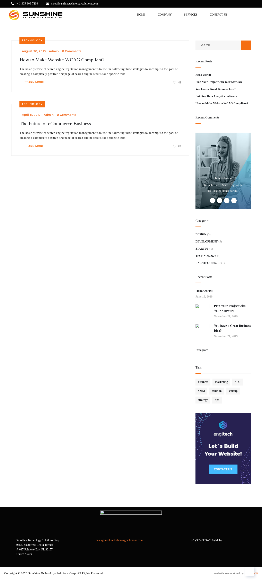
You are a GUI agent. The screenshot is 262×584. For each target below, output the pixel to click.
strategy (203, 399)
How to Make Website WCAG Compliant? (62, 59)
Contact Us (219, 14)
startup (233, 390)
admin (54, 51)
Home (141, 14)
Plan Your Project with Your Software (218, 81)
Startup (202, 248)
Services (191, 14)
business (203, 381)
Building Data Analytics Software (216, 96)
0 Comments (71, 51)
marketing (221, 381)
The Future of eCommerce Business (55, 123)
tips (217, 399)
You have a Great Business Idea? (215, 89)
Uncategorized (207, 263)
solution (217, 390)
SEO (238, 381)
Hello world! (203, 74)
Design (200, 234)
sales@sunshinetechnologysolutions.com (74, 3)
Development (206, 241)
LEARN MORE (34, 82)
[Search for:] (223, 45)
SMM (201, 390)
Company (165, 14)
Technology (32, 40)
